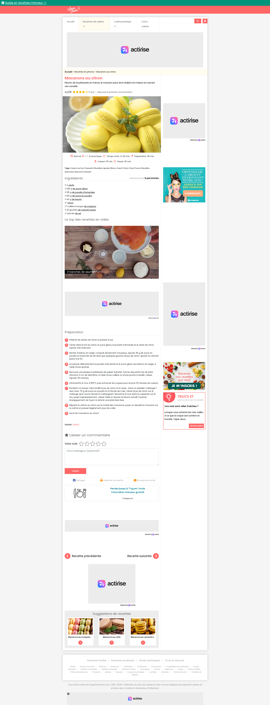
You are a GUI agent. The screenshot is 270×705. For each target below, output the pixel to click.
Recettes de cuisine (93, 21)
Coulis (196, 666)
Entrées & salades (89, 669)
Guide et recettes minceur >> (26, 3)
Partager (80, 480)
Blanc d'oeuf (116, 168)
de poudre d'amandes (83, 192)
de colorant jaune (87, 209)
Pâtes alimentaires (78, 672)
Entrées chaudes (109, 669)
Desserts (89, 168)
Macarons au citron (106, 71)
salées (108, 672)
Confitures (141, 666)
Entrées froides (129, 669)
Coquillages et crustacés (177, 666)
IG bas (157, 669)
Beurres (102, 666)
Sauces (119, 672)
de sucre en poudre (82, 195)
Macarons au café (111, 637)
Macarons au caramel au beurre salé (148, 637)
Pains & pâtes (194, 669)
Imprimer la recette (113, 480)
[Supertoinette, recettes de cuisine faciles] (74, 9)
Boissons (115, 666)
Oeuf (132, 168)
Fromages (145, 669)
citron (70, 202)
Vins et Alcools (180, 672)
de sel (78, 213)
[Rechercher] (197, 21)
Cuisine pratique (122, 21)
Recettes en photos (85, 71)
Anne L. (76, 424)
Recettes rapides (102, 168)
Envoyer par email (146, 480)
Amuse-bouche (87, 666)
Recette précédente (86, 556)
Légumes (169, 669)
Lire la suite (196, 425)
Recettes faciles (96, 660)
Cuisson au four (77, 168)
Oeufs (181, 669)
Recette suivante (139, 556)
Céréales (128, 666)
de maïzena (90, 206)
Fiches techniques (149, 660)
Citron (126, 168)
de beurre (77, 199)
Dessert (88, 172)
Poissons (96, 672)
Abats (72, 666)
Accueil (70, 21)
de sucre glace (80, 188)
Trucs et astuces (174, 660)
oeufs (71, 185)
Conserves (156, 666)
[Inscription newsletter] (184, 376)
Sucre (137, 168)
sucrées (153, 672)
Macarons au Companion (80, 637)
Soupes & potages (135, 672)
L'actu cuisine (145, 24)
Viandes (165, 672)
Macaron (79, 172)
